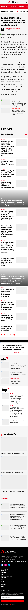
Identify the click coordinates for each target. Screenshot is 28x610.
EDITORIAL (21, 6)
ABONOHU (4, 601)
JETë (2, 581)
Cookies (23, 561)
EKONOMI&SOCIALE (6, 576)
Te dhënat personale (14, 561)
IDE (2, 574)
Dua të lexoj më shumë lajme (8, 335)
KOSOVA (3, 577)
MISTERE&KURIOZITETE (7, 583)
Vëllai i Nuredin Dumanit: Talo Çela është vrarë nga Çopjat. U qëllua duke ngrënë (18, 112)
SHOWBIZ (3, 584)
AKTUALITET (5, 6)
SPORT (3, 586)
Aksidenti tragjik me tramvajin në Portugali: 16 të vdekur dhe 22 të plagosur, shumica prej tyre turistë (19, 104)
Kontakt (3, 561)
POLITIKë (14, 6)
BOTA (2, 579)
